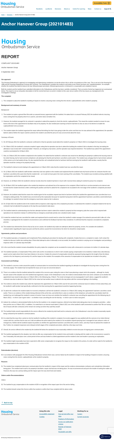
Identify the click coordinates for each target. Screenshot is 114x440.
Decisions (58, 9)
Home (3, 14)
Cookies (42, 417)
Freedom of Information (66, 419)
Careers (79, 414)
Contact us (97, 9)
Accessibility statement (46, 414)
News (89, 9)
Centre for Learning (79, 9)
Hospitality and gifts (65, 432)
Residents (39, 9)
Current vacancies (83, 417)
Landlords (48, 9)
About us (67, 9)
